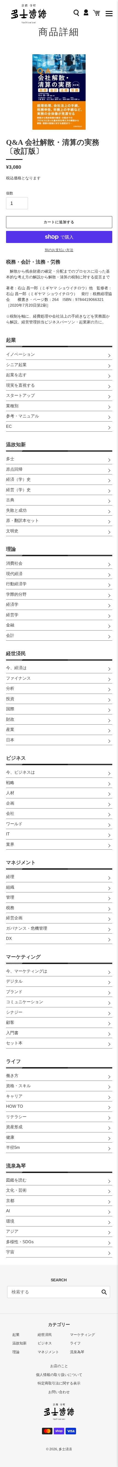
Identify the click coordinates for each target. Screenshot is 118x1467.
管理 (10, 897)
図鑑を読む (16, 1180)
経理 (10, 876)
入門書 (12, 1032)
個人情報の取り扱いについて (59, 1375)
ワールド (14, 823)
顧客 (10, 1022)
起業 (11, 340)
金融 (10, 625)
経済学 (12, 604)
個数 (9, 193)
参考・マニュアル (22, 416)
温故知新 (16, 444)
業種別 (12, 405)
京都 (10, 1200)
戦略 (10, 782)
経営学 (12, 614)
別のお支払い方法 (59, 250)
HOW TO (14, 1106)
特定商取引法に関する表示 (59, 1383)
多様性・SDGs (20, 1241)
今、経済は (16, 667)
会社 (10, 813)
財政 (10, 719)
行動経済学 (16, 583)
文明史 (12, 530)
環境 (10, 1221)
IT (8, 834)
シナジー (14, 1012)
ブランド (14, 991)
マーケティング (23, 957)
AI (8, 1210)
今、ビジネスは (20, 772)
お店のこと (59, 1366)
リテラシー (16, 1116)
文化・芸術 (16, 1190)
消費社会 (14, 563)
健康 (10, 1137)
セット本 (14, 1043)
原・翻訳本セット (22, 520)
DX (9, 938)
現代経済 (14, 573)
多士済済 (65, 1449)
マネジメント (21, 862)
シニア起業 (16, 364)
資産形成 (14, 1126)
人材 (10, 792)
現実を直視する (20, 385)
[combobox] (58, 1292)
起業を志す (16, 374)
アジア (12, 1231)
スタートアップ (20, 395)
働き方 (12, 1075)
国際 (10, 708)
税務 (10, 907)
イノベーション (20, 354)
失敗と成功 (16, 510)
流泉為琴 (16, 1166)
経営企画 (14, 917)
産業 (10, 729)
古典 (10, 500)
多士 (10, 458)
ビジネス (16, 758)
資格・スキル (18, 1085)
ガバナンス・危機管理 (26, 928)
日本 (10, 739)
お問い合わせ (59, 1392)
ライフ (13, 1061)
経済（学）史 (18, 479)
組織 (10, 887)
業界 (10, 844)
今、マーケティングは (26, 971)
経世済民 (16, 653)
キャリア (14, 1096)
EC (9, 426)
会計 (10, 635)
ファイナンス (18, 678)
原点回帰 (14, 469)
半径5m (13, 1147)
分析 (10, 688)
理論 (11, 549)
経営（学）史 (18, 489)
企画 (10, 803)
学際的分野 (16, 594)
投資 (10, 698)
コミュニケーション (24, 1001)
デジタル (14, 981)
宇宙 (10, 1252)
